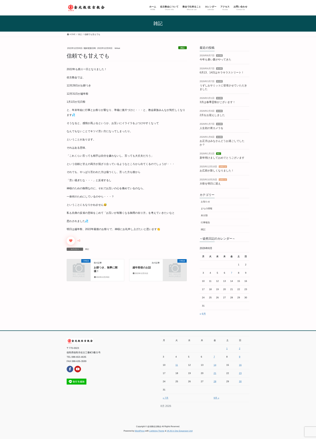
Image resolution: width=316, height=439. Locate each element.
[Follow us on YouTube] (77, 369)
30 (240, 381)
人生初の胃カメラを (211, 128)
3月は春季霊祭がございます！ (217, 102)
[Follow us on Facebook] (70, 369)
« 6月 (203, 313)
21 (215, 373)
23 (240, 373)
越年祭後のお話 (141, 267)
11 (176, 365)
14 (215, 365)
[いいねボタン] (71, 241)
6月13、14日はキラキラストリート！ (222, 72)
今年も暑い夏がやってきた (215, 59)
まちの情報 (206, 208)
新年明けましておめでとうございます (222, 157)
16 (240, 365)
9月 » (216, 398)
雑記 (182, 48)
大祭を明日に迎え (210, 183)
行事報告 (205, 222)
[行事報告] (79, 266)
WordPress (140, 431)
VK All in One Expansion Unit (180, 431)
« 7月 (165, 398)
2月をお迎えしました (212, 115)
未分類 (219, 55)
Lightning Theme (156, 431)
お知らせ (223, 167)
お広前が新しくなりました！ (217, 170)
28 (215, 381)
